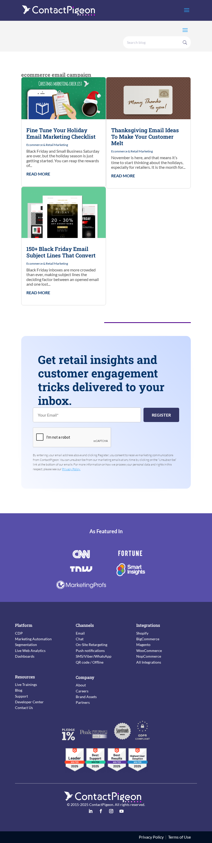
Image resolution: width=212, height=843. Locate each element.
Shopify (142, 633)
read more (38, 174)
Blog (18, 690)
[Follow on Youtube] (121, 811)
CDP (19, 633)
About (81, 685)
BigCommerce (147, 639)
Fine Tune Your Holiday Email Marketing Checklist (61, 133)
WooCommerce (149, 650)
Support (21, 696)
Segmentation (26, 644)
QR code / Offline (89, 662)
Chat (80, 639)
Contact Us (24, 707)
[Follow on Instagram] (111, 811)
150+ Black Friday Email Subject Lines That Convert (61, 252)
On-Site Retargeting (91, 644)
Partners (83, 702)
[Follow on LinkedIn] (90, 811)
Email (80, 633)
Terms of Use (179, 836)
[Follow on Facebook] (101, 811)
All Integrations (148, 662)
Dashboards (24, 656)
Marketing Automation (33, 639)
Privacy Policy (151, 836)
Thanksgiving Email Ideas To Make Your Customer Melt (145, 137)
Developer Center (29, 702)
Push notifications (90, 650)
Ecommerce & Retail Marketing (47, 145)
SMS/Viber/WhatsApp (93, 656)
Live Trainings (26, 684)
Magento (143, 644)
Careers (82, 691)
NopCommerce (148, 656)
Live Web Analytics (30, 650)
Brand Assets (86, 696)
